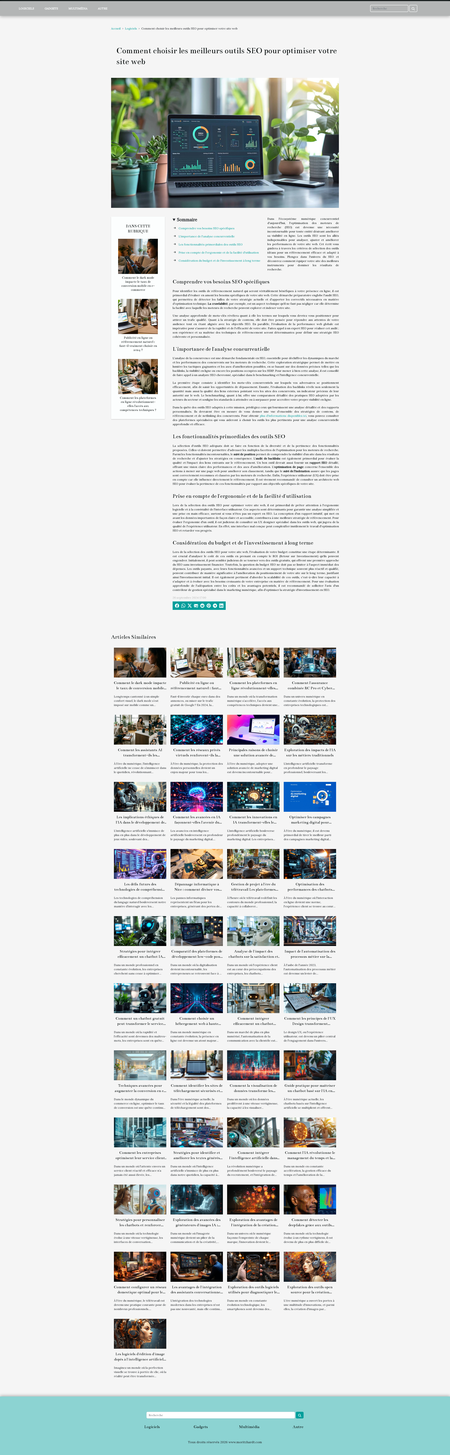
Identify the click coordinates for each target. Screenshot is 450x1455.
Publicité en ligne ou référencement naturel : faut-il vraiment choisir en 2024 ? (197, 688)
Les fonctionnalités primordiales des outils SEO (211, 244)
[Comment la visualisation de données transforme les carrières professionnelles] (253, 1065)
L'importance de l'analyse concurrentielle (207, 236)
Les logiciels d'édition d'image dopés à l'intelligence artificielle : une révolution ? (140, 1359)
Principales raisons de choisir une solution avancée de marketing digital (253, 755)
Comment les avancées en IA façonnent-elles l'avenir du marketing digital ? (196, 822)
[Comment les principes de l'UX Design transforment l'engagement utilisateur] (310, 998)
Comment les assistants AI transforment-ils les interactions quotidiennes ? (140, 755)
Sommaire (187, 219)
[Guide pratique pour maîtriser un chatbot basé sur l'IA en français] (310, 1065)
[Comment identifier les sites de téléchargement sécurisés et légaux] (197, 1065)
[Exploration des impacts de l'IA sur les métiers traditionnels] (310, 729)
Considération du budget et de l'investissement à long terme (219, 260)
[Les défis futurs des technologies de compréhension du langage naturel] (140, 863)
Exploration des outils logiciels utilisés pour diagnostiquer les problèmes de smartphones (253, 1292)
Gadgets (51, 8)
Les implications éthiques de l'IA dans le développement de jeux (140, 822)
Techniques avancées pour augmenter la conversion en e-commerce (140, 1090)
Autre (102, 8)
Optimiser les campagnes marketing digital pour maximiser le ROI (310, 822)
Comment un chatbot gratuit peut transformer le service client (140, 1023)
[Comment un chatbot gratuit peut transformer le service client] (140, 998)
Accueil (116, 28)
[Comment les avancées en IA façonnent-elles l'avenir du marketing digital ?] (197, 796)
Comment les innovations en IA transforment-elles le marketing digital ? (253, 822)
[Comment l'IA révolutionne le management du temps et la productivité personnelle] (310, 1132)
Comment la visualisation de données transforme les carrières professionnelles (253, 1090)
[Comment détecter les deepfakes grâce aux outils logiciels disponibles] (310, 1199)
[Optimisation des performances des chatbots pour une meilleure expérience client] (310, 863)
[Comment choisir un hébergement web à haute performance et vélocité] (197, 998)
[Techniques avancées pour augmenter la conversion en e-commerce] (140, 1065)
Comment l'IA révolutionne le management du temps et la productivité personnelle (310, 1157)
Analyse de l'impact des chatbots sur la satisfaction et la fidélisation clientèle (253, 956)
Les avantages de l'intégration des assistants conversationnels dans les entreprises (197, 1292)
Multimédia (78, 8)
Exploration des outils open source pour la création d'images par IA (310, 1292)
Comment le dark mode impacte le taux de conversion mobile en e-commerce (140, 688)
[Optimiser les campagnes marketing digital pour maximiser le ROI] (310, 796)
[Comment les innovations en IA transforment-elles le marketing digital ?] (253, 796)
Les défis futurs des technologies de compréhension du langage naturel (140, 889)
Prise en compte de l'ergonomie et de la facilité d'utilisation (219, 252)
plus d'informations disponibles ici (283, 415)
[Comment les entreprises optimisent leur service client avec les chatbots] (140, 1132)
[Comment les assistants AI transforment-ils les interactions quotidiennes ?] (140, 729)
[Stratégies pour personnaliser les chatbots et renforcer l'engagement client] (140, 1199)
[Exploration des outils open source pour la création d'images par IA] (310, 1266)
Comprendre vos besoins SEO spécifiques (206, 228)
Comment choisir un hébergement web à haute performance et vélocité (196, 1023)
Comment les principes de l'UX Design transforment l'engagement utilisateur (310, 1023)
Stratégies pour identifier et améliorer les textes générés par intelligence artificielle (196, 1157)
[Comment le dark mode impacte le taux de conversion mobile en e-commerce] (138, 256)
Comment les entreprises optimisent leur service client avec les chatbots (140, 1157)
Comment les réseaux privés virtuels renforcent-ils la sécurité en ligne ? (196, 755)
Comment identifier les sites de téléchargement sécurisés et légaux (197, 1090)
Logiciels (26, 8)
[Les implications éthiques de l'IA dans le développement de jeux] (140, 796)
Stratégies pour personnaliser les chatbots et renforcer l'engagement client (140, 1225)
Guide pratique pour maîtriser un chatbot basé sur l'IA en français (310, 1090)
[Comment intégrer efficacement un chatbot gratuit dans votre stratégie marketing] (253, 998)
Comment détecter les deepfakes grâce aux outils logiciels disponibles (310, 1225)
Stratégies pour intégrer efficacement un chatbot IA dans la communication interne (140, 956)
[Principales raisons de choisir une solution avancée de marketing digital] (253, 729)
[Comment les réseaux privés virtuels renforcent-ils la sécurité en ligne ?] (197, 729)
